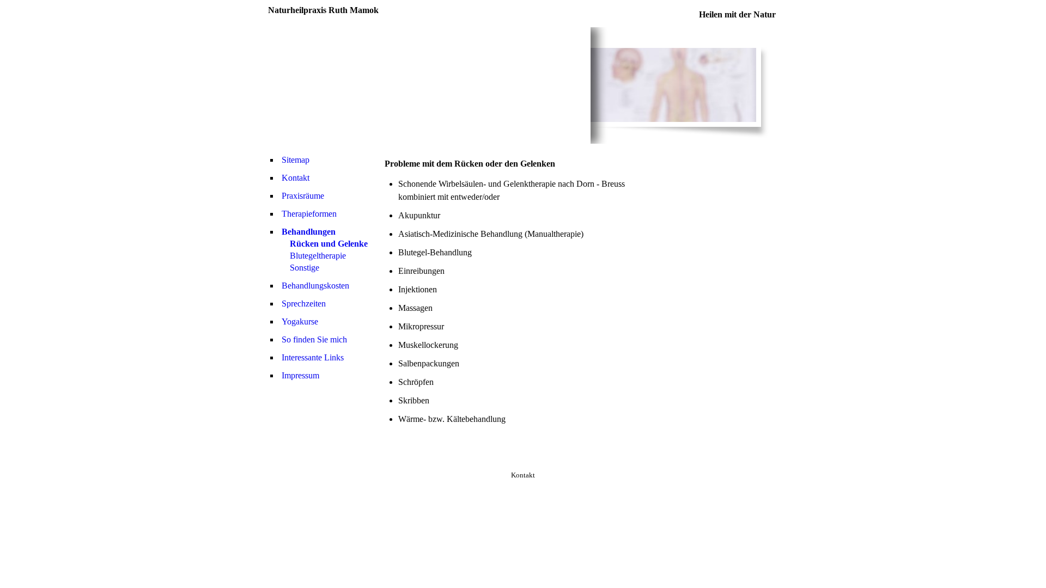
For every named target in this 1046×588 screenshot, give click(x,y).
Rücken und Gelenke (329, 243)
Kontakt (295, 177)
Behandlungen (309, 231)
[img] (429, 85)
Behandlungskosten (315, 285)
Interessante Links (313, 357)
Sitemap (295, 159)
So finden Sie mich (314, 339)
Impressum (300, 375)
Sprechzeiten (304, 303)
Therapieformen (309, 213)
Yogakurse (300, 321)
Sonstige (304, 267)
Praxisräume (303, 195)
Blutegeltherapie (318, 255)
